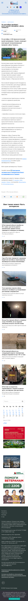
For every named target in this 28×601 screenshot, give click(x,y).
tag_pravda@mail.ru (14, 12)
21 (16, 414)
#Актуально (7, 57)
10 (4, 412)
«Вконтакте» (22, 182)
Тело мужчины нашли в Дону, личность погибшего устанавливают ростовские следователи (14, 289)
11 (6, 412)
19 (10, 414)
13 (13, 412)
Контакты (4, 511)
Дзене (8, 182)
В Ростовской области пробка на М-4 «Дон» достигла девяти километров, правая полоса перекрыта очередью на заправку (13, 227)
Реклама (3, 514)
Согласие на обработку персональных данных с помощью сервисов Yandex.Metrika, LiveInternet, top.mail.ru (13, 575)
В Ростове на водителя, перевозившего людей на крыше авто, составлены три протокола (13, 388)
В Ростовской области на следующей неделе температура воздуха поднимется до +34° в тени (13, 353)
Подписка (4, 513)
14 (16, 412)
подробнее (8, 593)
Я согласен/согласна (14, 598)
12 (10, 412)
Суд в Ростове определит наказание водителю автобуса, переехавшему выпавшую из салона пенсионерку (14, 259)
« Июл (5, 423)
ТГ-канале (16, 180)
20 (13, 414)
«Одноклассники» (8, 184)
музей (4, 192)
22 (19, 414)
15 (19, 412)
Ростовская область (12, 192)
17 (3, 414)
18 (7, 414)
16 (22, 412)
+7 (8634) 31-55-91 (14, 10)
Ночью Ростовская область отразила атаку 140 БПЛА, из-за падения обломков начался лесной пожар (14, 321)
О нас (3, 516)
